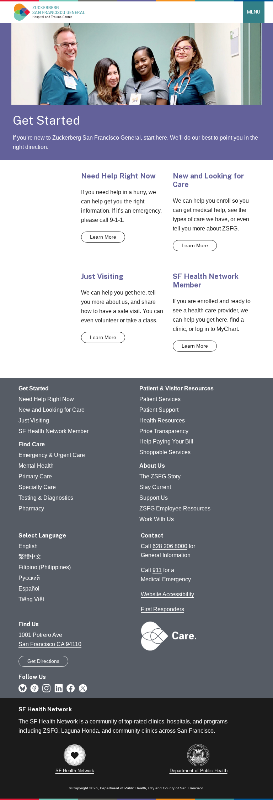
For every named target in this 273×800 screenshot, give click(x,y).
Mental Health (36, 466)
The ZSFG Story (160, 476)
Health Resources (162, 420)
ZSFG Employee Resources (174, 508)
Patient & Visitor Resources (176, 388)
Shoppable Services (165, 452)
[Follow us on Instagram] (46, 687)
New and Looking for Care (51, 410)
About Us (152, 466)
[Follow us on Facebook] (70, 687)
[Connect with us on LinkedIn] (58, 687)
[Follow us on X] (83, 687)
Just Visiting (33, 420)
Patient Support (158, 410)
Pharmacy (31, 508)
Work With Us (156, 519)
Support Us (153, 498)
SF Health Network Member (53, 431)
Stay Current (155, 487)
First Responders (162, 609)
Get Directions (43, 661)
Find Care (31, 444)
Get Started (33, 388)
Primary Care (35, 476)
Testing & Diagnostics (45, 498)
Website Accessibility (167, 594)
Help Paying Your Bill (166, 441)
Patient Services (160, 399)
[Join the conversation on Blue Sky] (22, 687)
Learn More (103, 237)
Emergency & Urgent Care (51, 455)
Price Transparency (163, 431)
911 (157, 570)
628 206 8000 (169, 546)
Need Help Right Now (46, 399)
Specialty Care (37, 487)
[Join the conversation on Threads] (34, 687)
